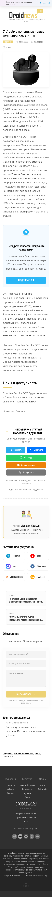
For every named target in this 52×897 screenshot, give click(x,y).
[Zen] (20, 836)
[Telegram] (14, 836)
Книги (27, 797)
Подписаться (26, 280)
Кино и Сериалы (27, 785)
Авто (42, 785)
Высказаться (26, 694)
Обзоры (10, 789)
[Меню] (4, 3)
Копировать (28, 472)
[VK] (37, 836)
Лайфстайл (43, 789)
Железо (10, 793)
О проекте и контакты (26, 813)
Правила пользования (26, 817)
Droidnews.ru (26, 803)
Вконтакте (38, 450)
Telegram (43, 3)
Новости (8, 42)
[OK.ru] (32, 836)
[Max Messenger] (26, 836)
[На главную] (26, 13)
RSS (26, 821)
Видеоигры (27, 789)
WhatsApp (28, 457)
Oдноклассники (26, 465)
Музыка (27, 793)
